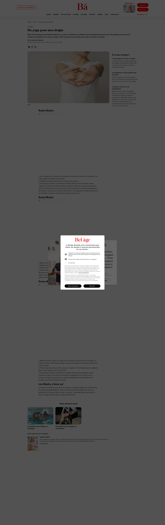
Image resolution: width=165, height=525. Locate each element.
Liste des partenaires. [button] (84, 272)
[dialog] (82, 262)
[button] (82, 263)
